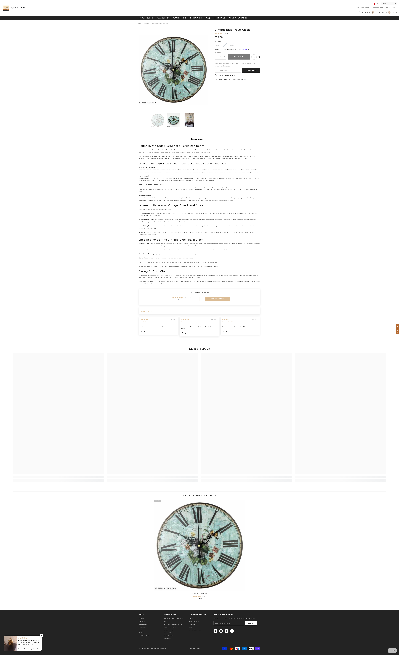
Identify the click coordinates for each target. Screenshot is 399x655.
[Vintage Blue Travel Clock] (199, 545)
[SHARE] (258, 56)
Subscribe (251, 70)
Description (197, 139)
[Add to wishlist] (254, 56)
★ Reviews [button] (397, 329)
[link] (58, 477)
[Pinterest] (226, 631)
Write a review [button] (217, 299)
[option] (173, 70)
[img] (144, 319)
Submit (251, 623)
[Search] (389, 3)
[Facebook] (215, 631)
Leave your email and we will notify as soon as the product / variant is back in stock (235, 65)
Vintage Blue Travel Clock (200, 593)
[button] (219, 33)
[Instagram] (221, 631)
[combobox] (387, 3)
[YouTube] (232, 631)
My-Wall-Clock (148, 648)
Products (146, 23)
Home (139, 23)
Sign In (395, 12)
